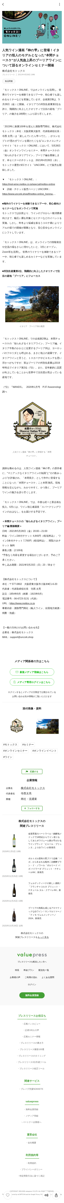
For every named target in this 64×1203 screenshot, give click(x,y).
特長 (17, 970)
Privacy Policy (40, 1194)
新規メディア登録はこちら (34, 672)
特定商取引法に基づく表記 (32, 1176)
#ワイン (7, 757)
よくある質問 (48, 977)
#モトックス (10, 744)
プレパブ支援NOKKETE (32, 1089)
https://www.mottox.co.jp (22, 603)
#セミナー (28, 744)
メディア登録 (32, 1116)
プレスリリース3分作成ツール (32, 1062)
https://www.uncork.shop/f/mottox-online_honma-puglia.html (29, 194)
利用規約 (32, 1163)
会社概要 (32, 1142)
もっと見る (43, 937)
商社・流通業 (29, 798)
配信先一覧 (44, 970)
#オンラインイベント (44, 750)
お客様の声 (15, 977)
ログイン (32, 984)
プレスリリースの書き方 (32, 1043)
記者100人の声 (32, 1030)
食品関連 (9, 81)
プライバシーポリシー (32, 1169)
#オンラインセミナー (15, 750)
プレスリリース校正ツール (32, 1068)
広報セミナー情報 (32, 1036)
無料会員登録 (32, 995)
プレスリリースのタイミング (32, 1056)
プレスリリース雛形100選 (32, 1049)
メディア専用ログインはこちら (33, 682)
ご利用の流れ (31, 977)
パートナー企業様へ (32, 1122)
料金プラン (29, 970)
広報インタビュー (32, 1024)
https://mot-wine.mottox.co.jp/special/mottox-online (28, 184)
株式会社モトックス (13, 70)
